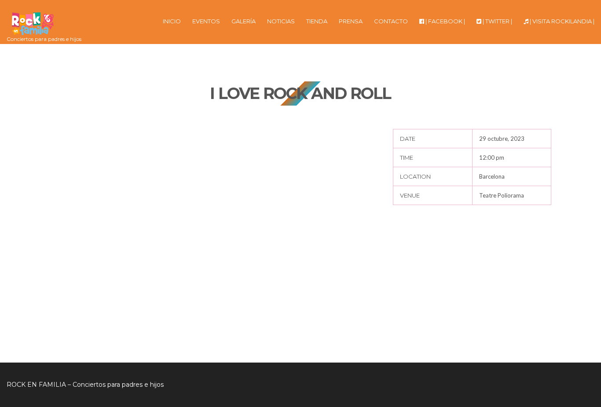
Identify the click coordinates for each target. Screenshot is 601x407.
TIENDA (316, 21)
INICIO (172, 21)
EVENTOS (206, 21)
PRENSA (351, 21)
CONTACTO (391, 21)
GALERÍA (243, 21)
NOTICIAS (281, 21)
